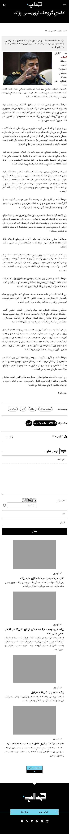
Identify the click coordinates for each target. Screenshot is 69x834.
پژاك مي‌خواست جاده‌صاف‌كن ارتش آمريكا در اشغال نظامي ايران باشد (34, 631)
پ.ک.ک (13, 409)
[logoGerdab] (34, 797)
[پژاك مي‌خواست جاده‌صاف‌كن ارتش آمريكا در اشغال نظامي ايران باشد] (34, 606)
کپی (29, 423)
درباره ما (24, 812)
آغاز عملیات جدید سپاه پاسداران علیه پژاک (42, 578)
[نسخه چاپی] (3, 30)
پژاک (32, 409)
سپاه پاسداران (45, 409)
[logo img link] (34, 5)
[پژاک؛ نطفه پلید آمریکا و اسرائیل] (34, 669)
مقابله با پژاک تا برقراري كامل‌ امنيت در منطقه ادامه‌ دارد (35, 744)
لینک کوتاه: (62, 423)
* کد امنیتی (62, 501)
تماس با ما (43, 812)
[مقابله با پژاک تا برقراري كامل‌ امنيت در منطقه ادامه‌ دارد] (34, 720)
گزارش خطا (57, 436)
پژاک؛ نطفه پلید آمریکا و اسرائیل (47, 693)
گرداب (64, 57)
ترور (23, 409)
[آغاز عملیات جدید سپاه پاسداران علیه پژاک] (34, 554)
